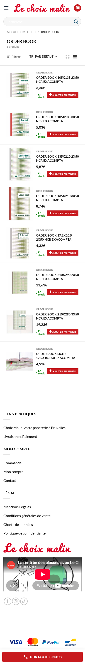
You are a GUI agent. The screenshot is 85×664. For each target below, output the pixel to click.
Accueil (13, 32)
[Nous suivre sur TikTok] (24, 601)
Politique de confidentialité (24, 533)
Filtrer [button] (16, 57)
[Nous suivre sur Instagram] (15, 601)
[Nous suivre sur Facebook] (7, 601)
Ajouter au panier (64, 95)
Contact (9, 480)
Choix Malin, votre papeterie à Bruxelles (34, 427)
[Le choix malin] (42, 8)
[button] (6, 7)
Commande (12, 463)
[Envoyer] (76, 21)
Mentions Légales (17, 507)
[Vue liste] (74, 56)
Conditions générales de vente (27, 515)
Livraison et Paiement (20, 436)
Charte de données (18, 524)
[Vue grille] (67, 56)
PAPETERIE (29, 32)
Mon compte (13, 471)
